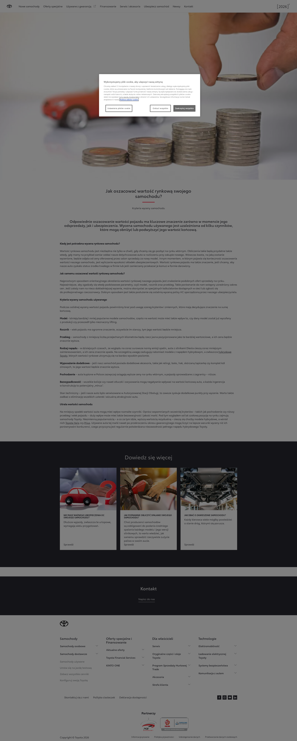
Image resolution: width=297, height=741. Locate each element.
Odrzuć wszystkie (160, 108)
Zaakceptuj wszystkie (184, 108)
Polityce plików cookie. (129, 99)
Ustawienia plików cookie (118, 108)
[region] (149, 95)
